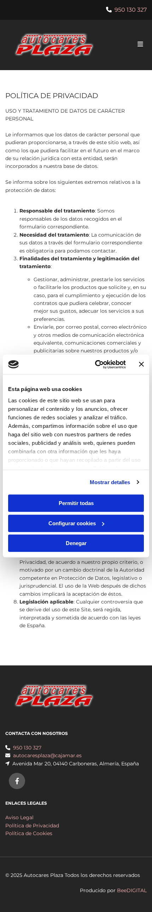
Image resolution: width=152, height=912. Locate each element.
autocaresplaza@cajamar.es (47, 755)
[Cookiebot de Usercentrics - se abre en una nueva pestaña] (95, 364)
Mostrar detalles (110, 482)
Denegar (76, 543)
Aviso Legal (19, 817)
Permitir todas (76, 503)
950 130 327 (131, 9)
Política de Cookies (28, 833)
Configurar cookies (72, 523)
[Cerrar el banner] (141, 364)
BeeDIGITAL (132, 890)
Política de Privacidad (32, 825)
